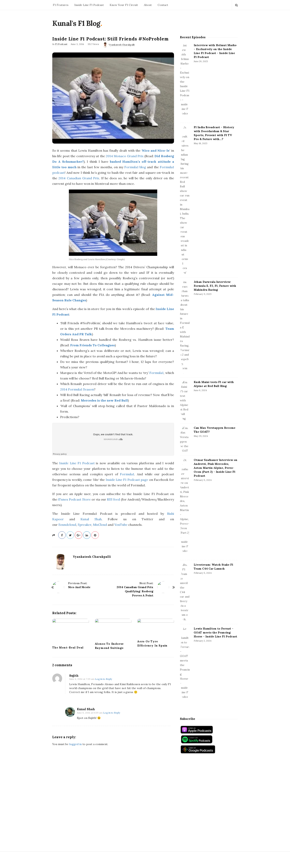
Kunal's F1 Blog (76, 23)
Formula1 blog (135, 167)
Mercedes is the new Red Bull (104, 400)
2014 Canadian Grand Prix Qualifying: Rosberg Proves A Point (135, 591)
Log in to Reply (103, 678)
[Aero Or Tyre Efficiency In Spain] (155, 628)
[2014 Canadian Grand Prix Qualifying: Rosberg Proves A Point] (163, 587)
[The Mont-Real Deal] (70, 631)
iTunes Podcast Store (74, 499)
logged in (75, 744)
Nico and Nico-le (155, 150)
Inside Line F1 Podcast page (127, 480)
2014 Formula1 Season (77, 389)
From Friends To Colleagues (92, 345)
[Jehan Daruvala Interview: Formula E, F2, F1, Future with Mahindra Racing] (185, 327)
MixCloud (100, 525)
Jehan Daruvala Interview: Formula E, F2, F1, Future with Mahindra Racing (215, 285)
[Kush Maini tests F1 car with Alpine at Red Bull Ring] (185, 400)
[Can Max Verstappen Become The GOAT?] (185, 439)
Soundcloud (67, 525)
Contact (163, 5)
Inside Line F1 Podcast (89, 5)
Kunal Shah (91, 519)
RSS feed (113, 499)
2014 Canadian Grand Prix (78, 178)
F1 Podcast (61, 44)
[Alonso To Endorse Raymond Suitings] (113, 629)
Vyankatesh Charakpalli (122, 44)
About (148, 5)
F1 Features (60, 5)
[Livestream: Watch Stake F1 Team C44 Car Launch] (185, 592)
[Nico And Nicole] (58, 587)
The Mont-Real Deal (67, 647)
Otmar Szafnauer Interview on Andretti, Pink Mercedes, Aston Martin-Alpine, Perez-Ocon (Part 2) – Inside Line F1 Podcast (215, 467)
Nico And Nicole (79, 587)
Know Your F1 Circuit (124, 5)
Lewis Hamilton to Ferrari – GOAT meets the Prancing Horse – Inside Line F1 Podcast (215, 632)
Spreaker (84, 525)
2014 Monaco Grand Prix (124, 156)
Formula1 (156, 373)
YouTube (120, 525)
